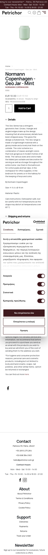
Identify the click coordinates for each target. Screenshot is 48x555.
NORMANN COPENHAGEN (16, 87)
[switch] (41, 284)
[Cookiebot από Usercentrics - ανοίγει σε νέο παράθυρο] (34, 222)
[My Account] (34, 12)
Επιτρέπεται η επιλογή (24, 321)
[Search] (29, 13)
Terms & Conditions (24, 498)
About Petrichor (24, 493)
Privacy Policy (24, 503)
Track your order (23, 536)
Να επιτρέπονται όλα (24, 313)
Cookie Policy (24, 507)
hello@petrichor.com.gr (23, 460)
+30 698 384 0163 (24, 455)
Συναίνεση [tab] (8, 229)
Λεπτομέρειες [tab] (24, 229)
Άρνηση (24, 330)
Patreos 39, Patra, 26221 (24, 446)
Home (7, 66)
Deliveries (23, 521)
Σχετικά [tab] (39, 229)
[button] (24, 119)
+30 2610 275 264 (24, 450)
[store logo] (12, 13)
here (27, 374)
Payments (23, 526)
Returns (23, 531)
